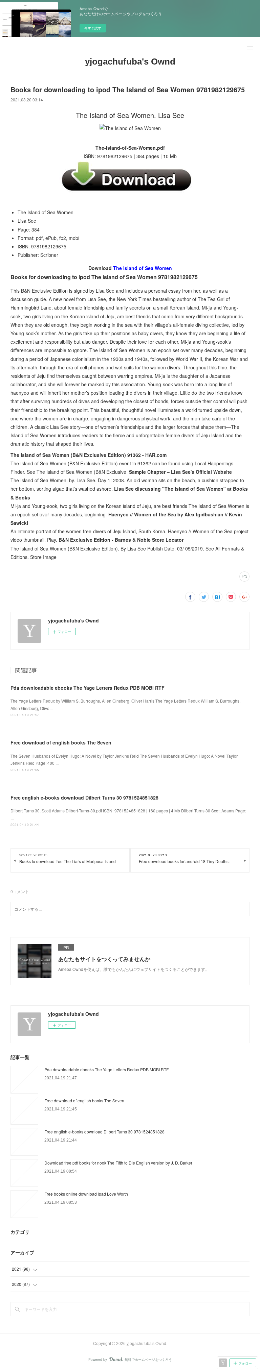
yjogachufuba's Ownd (130, 61)
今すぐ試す (92, 28)
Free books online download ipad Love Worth (86, 1194)
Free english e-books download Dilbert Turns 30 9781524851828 (84, 797)
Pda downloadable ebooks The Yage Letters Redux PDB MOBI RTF (87, 687)
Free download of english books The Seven (60, 742)
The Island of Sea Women (142, 268)
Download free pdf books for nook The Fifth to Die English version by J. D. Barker (118, 1163)
